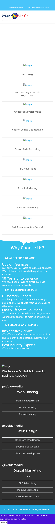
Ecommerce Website (27, 446)
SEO (27, 476)
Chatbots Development (28, 453)
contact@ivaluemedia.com (38, 7)
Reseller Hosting (27, 407)
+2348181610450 (16, 7)
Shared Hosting (27, 414)
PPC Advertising (27, 483)
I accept (3, 522)
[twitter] (29, 3)
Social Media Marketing (27, 496)
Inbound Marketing (27, 490)
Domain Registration (27, 400)
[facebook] (26, 3)
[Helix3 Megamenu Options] (52, 16)
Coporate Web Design (27, 440)
